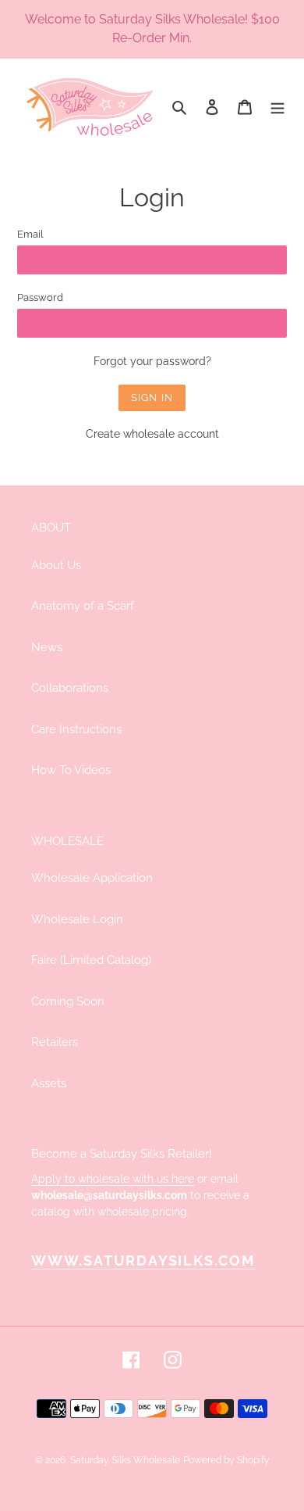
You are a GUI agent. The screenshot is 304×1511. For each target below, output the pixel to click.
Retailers (54, 1042)
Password (40, 297)
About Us (56, 565)
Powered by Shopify (226, 1460)
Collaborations (69, 688)
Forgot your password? (152, 361)
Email (30, 234)
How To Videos (71, 770)
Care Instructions (76, 729)
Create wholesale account (152, 434)
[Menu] (277, 107)
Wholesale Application (92, 878)
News (46, 647)
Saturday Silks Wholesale (125, 1460)
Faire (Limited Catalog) (91, 960)
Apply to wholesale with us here (112, 1179)
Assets (48, 1083)
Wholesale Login (77, 919)
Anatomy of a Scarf (82, 606)
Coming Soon (67, 1001)
